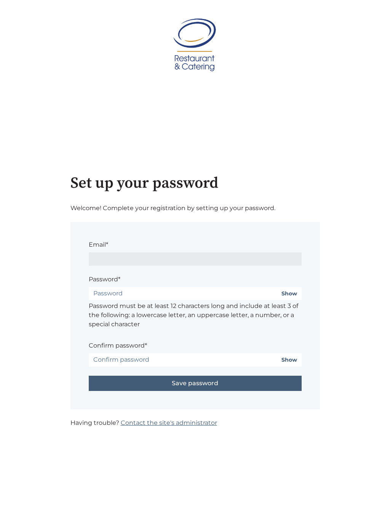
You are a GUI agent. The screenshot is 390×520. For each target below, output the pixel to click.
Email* (98, 244)
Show (289, 293)
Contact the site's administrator (169, 422)
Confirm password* (118, 345)
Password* (104, 279)
